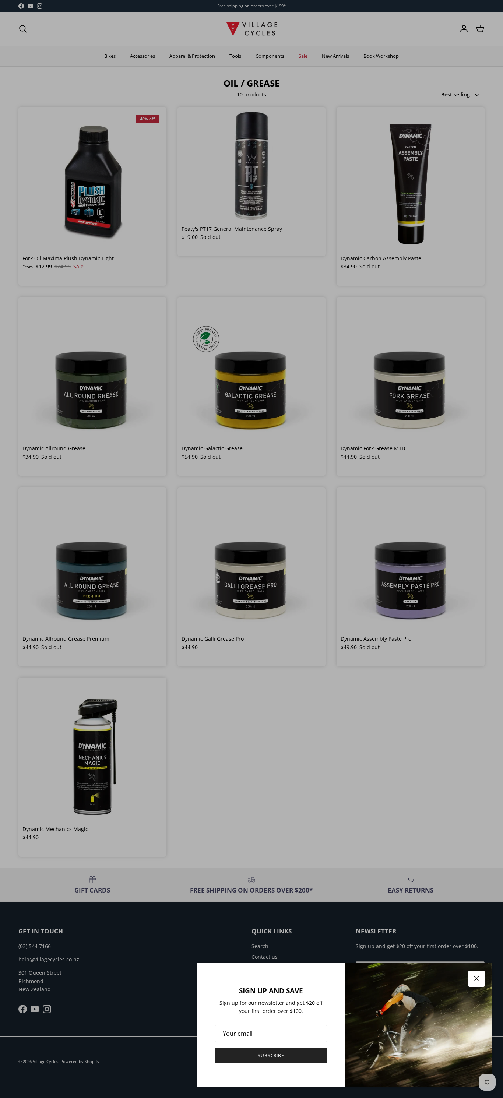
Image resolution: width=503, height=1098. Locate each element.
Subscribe (271, 1055)
